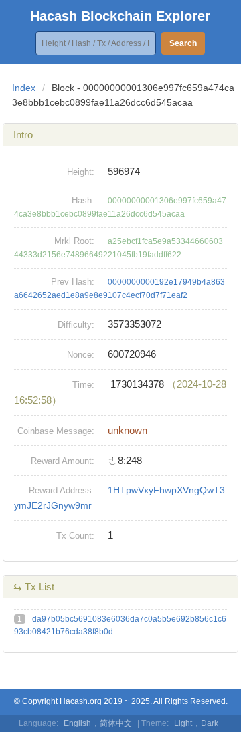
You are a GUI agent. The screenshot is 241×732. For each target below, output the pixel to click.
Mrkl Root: (74, 241)
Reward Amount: (62, 461)
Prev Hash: (72, 282)
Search (183, 43)
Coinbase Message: (55, 431)
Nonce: (80, 355)
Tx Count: (75, 536)
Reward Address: (61, 490)
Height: (80, 172)
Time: (83, 385)
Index (23, 87)
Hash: (83, 200)
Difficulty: (76, 325)
